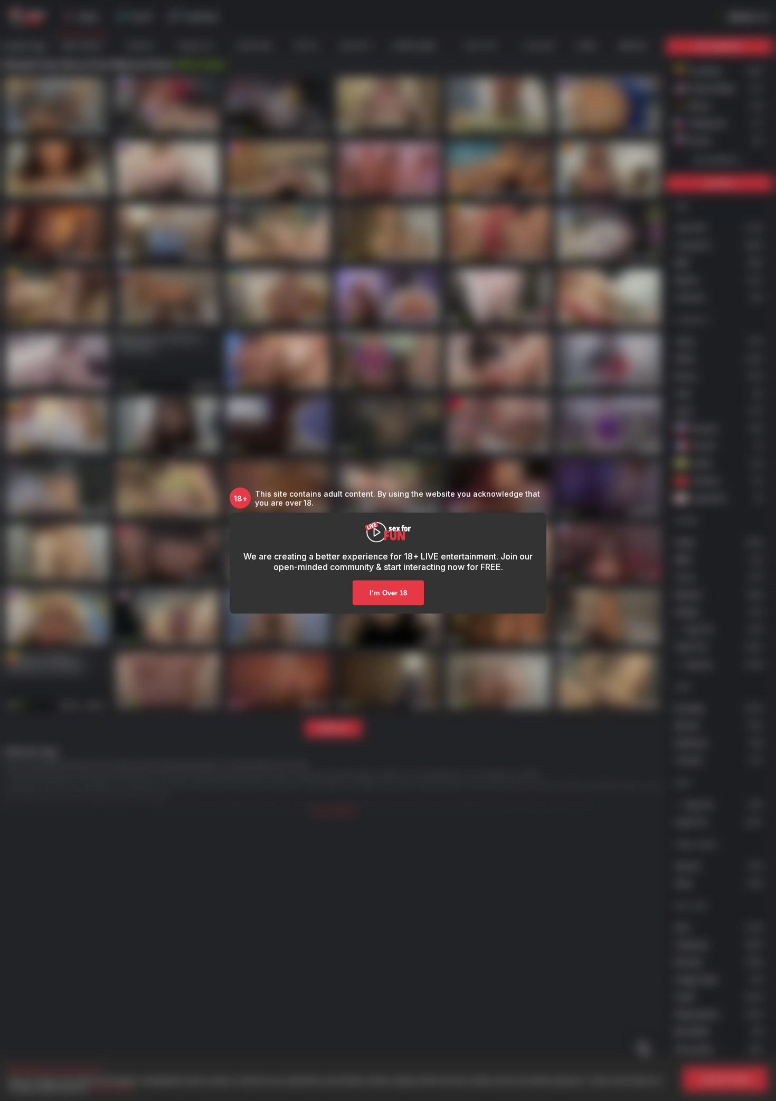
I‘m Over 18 (388, 593)
